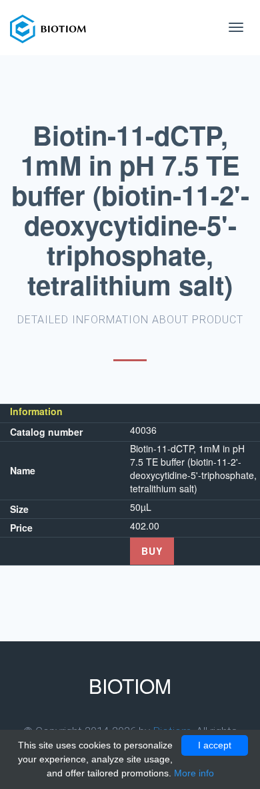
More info (194, 773)
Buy (152, 550)
